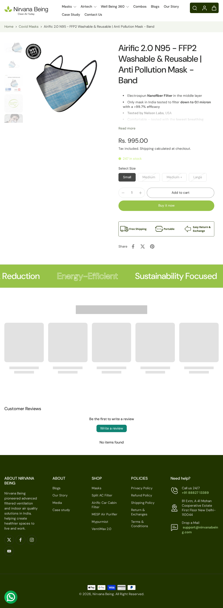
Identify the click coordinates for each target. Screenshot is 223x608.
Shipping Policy (142, 503)
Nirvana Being (103, 594)
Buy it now (166, 205)
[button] (180, 193)
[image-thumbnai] (13, 44)
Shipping (147, 148)
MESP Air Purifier (104, 514)
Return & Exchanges (139, 512)
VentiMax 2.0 (101, 529)
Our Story (171, 6)
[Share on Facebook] (133, 246)
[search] (194, 7)
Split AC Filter (102, 495)
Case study (61, 510)
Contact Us (93, 14)
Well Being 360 (113, 6)
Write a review (111, 428)
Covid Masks (29, 26)
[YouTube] (9, 551)
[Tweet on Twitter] (142, 246)
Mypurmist (100, 522)
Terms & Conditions (139, 524)
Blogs (155, 6)
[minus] (123, 193)
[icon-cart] (214, 8)
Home (9, 26)
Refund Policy (141, 495)
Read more (126, 128)
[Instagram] (32, 540)
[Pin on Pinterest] (152, 246)
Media (57, 503)
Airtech (86, 6)
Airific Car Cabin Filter (104, 505)
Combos (140, 6)
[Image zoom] (65, 83)
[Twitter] (9, 540)
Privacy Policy (141, 488)
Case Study (71, 14)
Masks (67, 6)
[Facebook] (20, 540)
